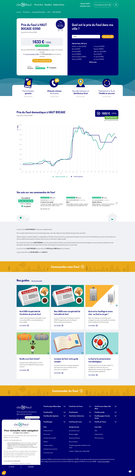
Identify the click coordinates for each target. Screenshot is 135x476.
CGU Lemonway (99, 438)
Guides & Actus (58, 4)
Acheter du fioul (48, 431)
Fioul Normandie (100, 412)
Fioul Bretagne (48, 422)
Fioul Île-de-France (100, 422)
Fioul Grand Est (48, 412)
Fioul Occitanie (73, 412)
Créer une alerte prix (42, 61)
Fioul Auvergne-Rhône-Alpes (52, 406)
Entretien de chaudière (50, 438)
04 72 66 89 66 (25, 419)
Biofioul (46, 442)
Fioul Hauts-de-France (76, 406)
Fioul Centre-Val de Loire (76, 416)
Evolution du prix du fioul (50, 449)
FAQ (96, 431)
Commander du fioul (65, 391)
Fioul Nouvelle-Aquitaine (51, 416)
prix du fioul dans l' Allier (32, 54)
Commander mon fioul (101, 5)
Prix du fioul (38, 4)
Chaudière (48, 4)
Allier (48, 12)
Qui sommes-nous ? (74, 431)
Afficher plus (93, 62)
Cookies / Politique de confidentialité (79, 451)
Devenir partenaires (74, 438)
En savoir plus (28, 96)
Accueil (19, 12)
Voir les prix (106, 37)
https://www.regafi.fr (104, 461)
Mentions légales (73, 434)
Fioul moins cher (48, 453)
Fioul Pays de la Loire (75, 422)
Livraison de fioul (48, 445)
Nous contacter (73, 442)
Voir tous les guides (36, 281)
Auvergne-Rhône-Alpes (38, 12)
